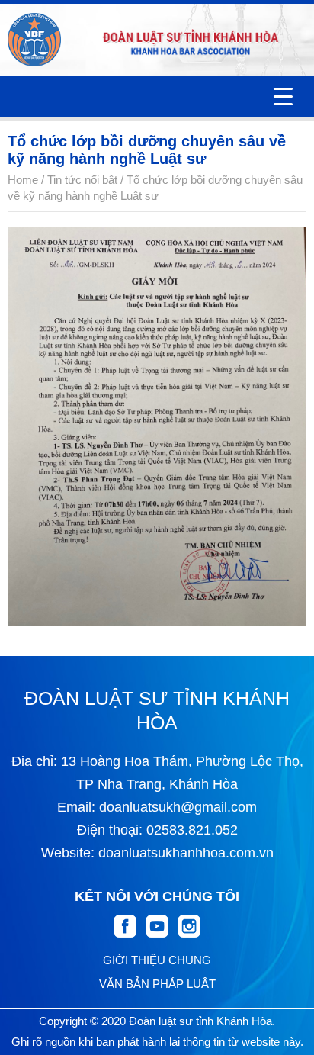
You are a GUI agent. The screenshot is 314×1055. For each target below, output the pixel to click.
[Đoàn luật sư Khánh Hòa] (34, 39)
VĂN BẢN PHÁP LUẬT (157, 983)
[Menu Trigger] (283, 96)
